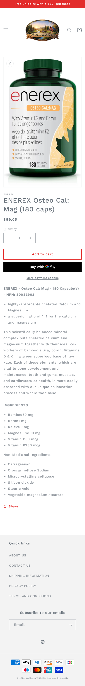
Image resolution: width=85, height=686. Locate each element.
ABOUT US (17, 555)
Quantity (10, 229)
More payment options (42, 277)
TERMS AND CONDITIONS (30, 596)
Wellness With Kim (36, 678)
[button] (6, 30)
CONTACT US (20, 565)
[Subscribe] (71, 625)
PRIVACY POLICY (22, 586)
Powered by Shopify (57, 678)
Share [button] (13, 506)
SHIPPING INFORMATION (29, 575)
